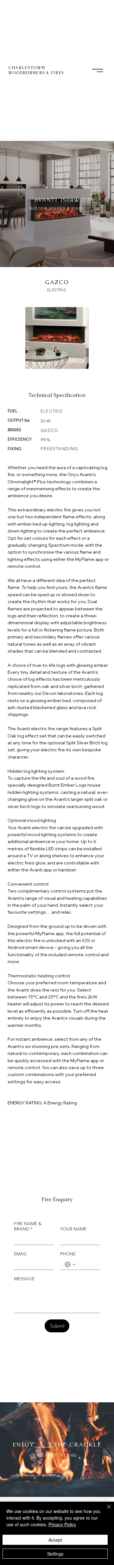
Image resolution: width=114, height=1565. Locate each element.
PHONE (68, 1254)
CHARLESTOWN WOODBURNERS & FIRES (36, 70)
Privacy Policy (62, 1524)
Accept (55, 1540)
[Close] (105, 1510)
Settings (55, 1553)
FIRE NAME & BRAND (27, 1226)
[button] (97, 70)
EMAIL (20, 1254)
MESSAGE (24, 1279)
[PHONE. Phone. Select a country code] (70, 1264)
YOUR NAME (73, 1229)
